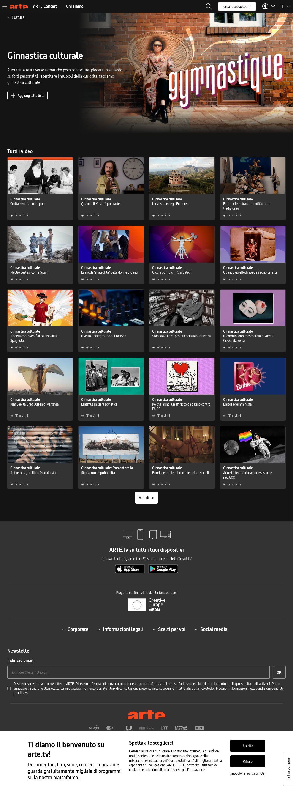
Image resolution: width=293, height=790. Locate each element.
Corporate (78, 629)
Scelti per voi (172, 629)
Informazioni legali (123, 629)
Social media (214, 629)
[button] (208, 6)
